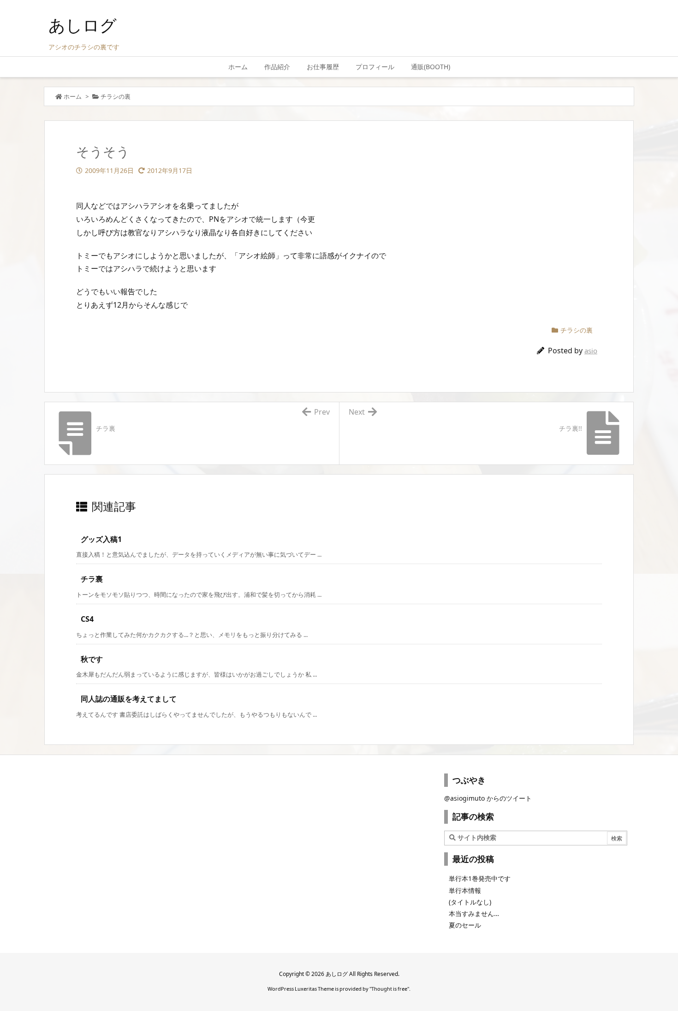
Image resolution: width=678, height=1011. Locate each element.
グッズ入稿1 (101, 539)
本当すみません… (474, 913)
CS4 (87, 619)
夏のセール (465, 925)
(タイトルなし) (470, 902)
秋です (92, 659)
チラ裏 (92, 579)
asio (590, 350)
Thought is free (389, 988)
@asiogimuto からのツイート (488, 798)
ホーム (73, 96)
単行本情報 (465, 890)
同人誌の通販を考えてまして (129, 699)
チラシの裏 (116, 96)
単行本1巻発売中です (480, 878)
